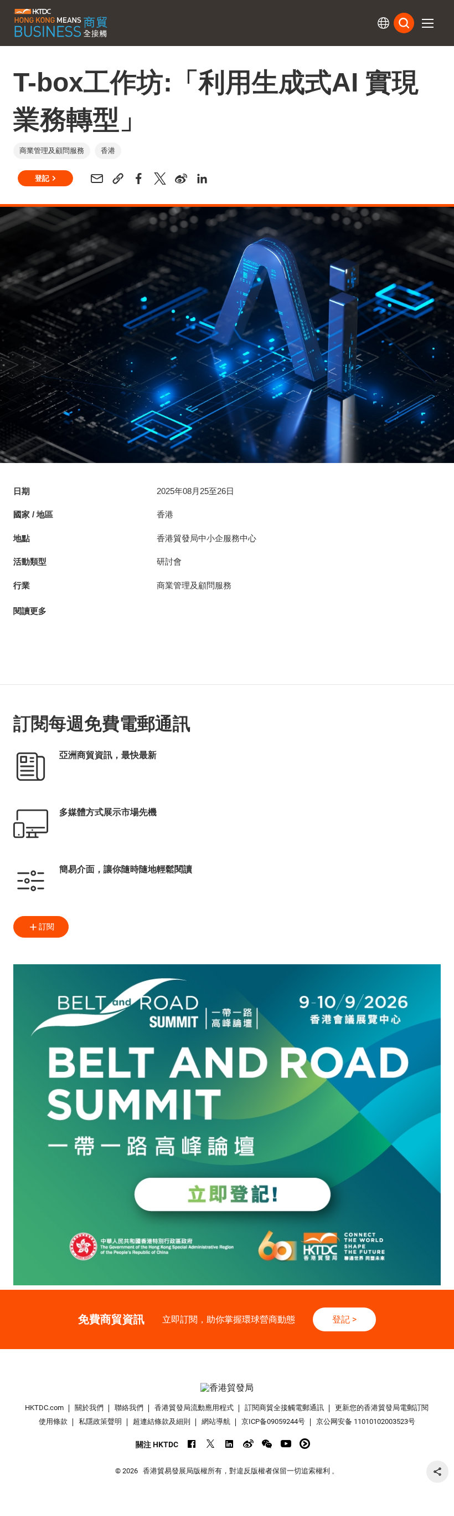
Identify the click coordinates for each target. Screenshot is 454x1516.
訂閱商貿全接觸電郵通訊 (284, 1407)
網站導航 (216, 1421)
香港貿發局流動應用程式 (194, 1407)
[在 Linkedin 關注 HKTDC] (229, 1443)
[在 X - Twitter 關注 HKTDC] (210, 1443)
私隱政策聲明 (100, 1421)
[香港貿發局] (227, 1387)
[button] (427, 23)
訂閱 (46, 926)
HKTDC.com (44, 1407)
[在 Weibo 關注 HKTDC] (248, 1443)
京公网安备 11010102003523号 (365, 1421)
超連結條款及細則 (161, 1421)
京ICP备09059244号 (273, 1421)
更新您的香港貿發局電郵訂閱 (382, 1407)
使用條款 (53, 1421)
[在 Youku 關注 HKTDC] (305, 1443)
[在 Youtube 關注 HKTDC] (286, 1443)
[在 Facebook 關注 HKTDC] (192, 1443)
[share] (437, 1472)
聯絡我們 (129, 1407)
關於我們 (89, 1407)
